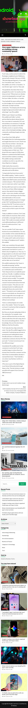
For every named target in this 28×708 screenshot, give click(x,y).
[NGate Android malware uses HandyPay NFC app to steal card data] (14, 655)
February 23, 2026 (10, 478)
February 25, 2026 (10, 424)
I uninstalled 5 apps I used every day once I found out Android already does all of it (13, 499)
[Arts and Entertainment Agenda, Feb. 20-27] (14, 436)
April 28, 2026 (9, 588)
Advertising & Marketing (8, 532)
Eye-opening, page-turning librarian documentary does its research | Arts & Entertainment (13, 474)
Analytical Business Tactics (8, 558)
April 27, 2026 (9, 615)
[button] (2, 35)
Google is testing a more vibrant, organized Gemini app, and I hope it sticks (13, 504)
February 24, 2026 (10, 450)
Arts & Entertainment (7, 45)
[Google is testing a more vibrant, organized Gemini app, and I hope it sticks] (14, 628)
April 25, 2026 (9, 669)
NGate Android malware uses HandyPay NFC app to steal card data (13, 509)
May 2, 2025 (10, 53)
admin (4, 53)
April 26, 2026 (9, 642)
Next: (14, 389)
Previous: (13, 383)
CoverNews (22, 703)
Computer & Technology (8, 544)
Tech (3, 550)
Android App (5, 535)
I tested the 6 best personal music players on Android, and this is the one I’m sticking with (13, 494)
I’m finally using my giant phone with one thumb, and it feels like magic (12, 513)
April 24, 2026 (9, 696)
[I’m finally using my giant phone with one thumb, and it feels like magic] (14, 682)
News (3, 547)
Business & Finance (7, 541)
